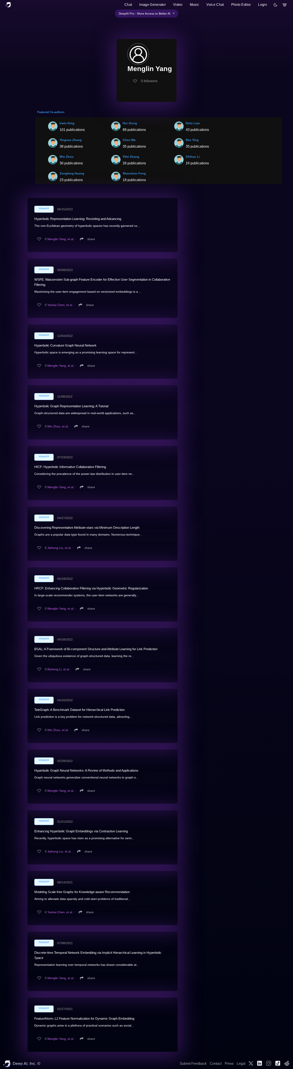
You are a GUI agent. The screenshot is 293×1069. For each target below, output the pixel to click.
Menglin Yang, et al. (60, 239)
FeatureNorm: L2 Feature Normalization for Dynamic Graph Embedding (84, 1018)
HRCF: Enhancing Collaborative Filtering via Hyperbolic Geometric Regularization (91, 588)
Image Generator (152, 4)
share (91, 239)
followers (149, 81)
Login (262, 4)
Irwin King (67, 123)
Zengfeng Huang (72, 173)
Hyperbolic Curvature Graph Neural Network (65, 345)
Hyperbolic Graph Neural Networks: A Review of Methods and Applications (86, 770)
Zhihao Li (193, 156)
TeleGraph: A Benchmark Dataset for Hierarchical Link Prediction (79, 710)
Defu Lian (193, 123)
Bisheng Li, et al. (58, 669)
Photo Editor (241, 4)
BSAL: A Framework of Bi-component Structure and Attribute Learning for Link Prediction (95, 649)
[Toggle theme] (275, 5)
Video (178, 4)
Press (229, 1063)
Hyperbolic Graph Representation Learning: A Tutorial (71, 406)
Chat (128, 4)
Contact (216, 1063)
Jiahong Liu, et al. (59, 548)
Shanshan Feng (134, 173)
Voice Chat (215, 4)
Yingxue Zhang (71, 140)
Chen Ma (129, 140)
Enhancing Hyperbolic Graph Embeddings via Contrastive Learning (81, 831)
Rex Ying (192, 140)
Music (194, 4)
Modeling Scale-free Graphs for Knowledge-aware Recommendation (82, 892)
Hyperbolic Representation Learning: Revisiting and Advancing (77, 219)
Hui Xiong (130, 123)
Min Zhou (67, 156)
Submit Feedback (193, 1063)
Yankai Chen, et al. (60, 305)
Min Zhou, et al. (58, 426)
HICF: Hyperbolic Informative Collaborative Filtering (70, 467)
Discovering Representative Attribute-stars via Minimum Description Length (86, 527)
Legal (241, 1063)
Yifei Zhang (131, 156)
